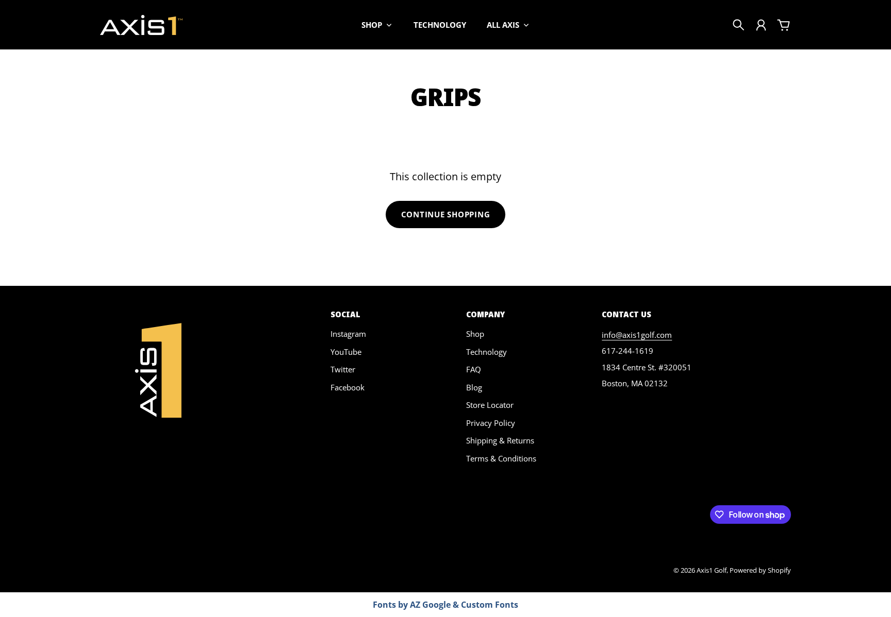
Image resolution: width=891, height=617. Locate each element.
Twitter (343, 369)
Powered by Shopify (760, 570)
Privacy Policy (490, 423)
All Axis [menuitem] (503, 25)
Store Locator (490, 405)
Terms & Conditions (501, 458)
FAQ (473, 369)
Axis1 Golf (712, 570)
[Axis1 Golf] (141, 25)
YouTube (346, 352)
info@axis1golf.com (637, 335)
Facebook (348, 387)
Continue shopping (445, 214)
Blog (474, 387)
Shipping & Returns (500, 440)
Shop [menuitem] (371, 25)
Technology (486, 352)
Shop (475, 334)
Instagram (348, 334)
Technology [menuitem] (440, 25)
